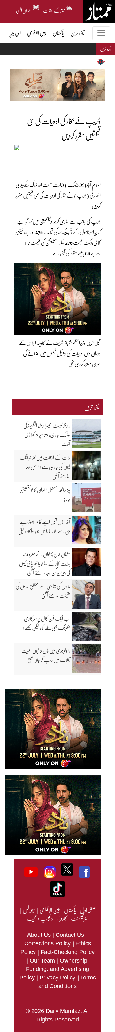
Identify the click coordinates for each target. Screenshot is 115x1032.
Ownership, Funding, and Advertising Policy (54, 969)
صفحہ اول (88, 910)
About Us (39, 935)
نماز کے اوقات (54, 9)
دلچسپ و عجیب (40, 918)
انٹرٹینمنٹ (79, 918)
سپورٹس (29, 910)
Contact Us (71, 935)
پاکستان (69, 910)
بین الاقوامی (49, 910)
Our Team (43, 960)
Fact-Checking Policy (68, 952)
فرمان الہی (23, 9)
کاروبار (61, 918)
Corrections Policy (48, 943)
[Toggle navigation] (101, 33)
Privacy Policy (58, 977)
